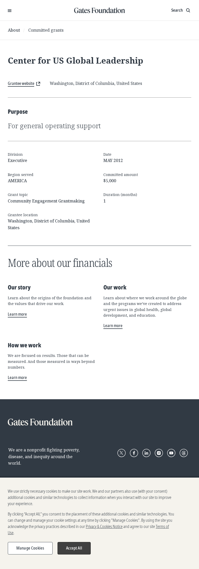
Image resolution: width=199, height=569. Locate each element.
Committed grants (45, 30)
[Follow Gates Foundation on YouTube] (171, 453)
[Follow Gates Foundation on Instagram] (159, 453)
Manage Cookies (30, 548)
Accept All (74, 548)
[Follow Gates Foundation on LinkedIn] (146, 453)
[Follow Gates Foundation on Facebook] (134, 453)
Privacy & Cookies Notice (104, 526)
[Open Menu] (9, 10)
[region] (99, 523)
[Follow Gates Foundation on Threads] (183, 453)
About (14, 30)
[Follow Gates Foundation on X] (121, 453)
